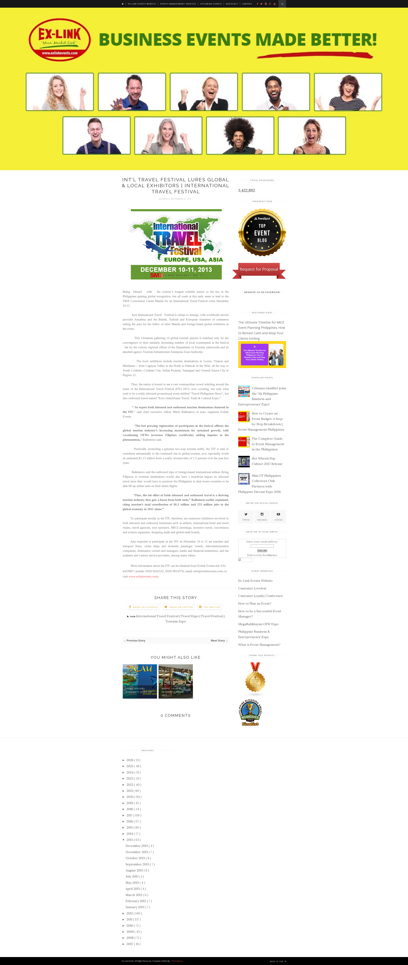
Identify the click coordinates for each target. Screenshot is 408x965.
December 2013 (137, 846)
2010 (130, 925)
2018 (130, 809)
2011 (130, 919)
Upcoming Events (211, 4)
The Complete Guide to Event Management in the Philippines (268, 444)
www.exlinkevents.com (143, 576)
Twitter (246, 520)
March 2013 (134, 895)
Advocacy (232, 4)
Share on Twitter (181, 607)
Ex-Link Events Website (142, 4)
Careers (247, 4)
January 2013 (135, 907)
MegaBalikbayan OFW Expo (258, 624)
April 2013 (133, 889)
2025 (130, 766)
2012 (130, 913)
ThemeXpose (177, 961)
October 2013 (136, 858)
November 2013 (137, 852)
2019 (130, 803)
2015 (130, 827)
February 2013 (136, 901)
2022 (130, 785)
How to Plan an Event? (254, 603)
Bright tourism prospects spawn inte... (173, 692)
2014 (130, 834)
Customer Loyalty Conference (260, 596)
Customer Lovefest (252, 588)
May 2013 (133, 883)
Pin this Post (212, 607)
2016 (130, 821)
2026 (130, 760)
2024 (130, 772)
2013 (130, 840)
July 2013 (132, 876)
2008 (131, 938)
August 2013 (135, 870)
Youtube (278, 520)
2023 (130, 778)
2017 (130, 815)
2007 (130, 944)
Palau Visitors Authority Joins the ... (139, 692)
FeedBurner (270, 555)
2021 (130, 791)
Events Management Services (178, 4)
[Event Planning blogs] (255, 696)
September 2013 (138, 864)
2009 (131, 932)
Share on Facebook (145, 607)
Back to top (277, 961)
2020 (130, 797)
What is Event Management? (259, 645)
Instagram (262, 520)
